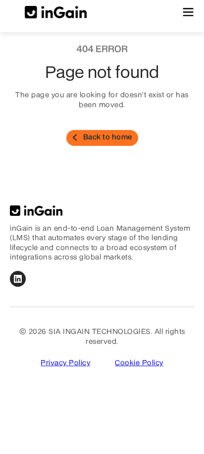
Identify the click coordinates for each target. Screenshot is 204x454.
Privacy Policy (65, 363)
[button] (188, 12)
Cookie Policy (139, 363)
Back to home (107, 137)
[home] (48, 12)
